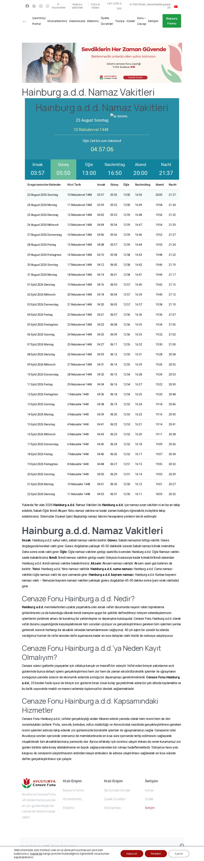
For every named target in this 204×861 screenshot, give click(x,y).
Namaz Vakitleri (77, 6)
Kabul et (132, 853)
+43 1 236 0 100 (114, 6)
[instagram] (40, 6)
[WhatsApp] (47, 6)
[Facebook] (27, 6)
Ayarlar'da (36, 853)
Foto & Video (95, 6)
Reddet (156, 853)
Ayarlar (179, 853)
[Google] (34, 6)
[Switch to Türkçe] (175, 6)
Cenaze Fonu (156, 677)
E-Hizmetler (59, 6)
